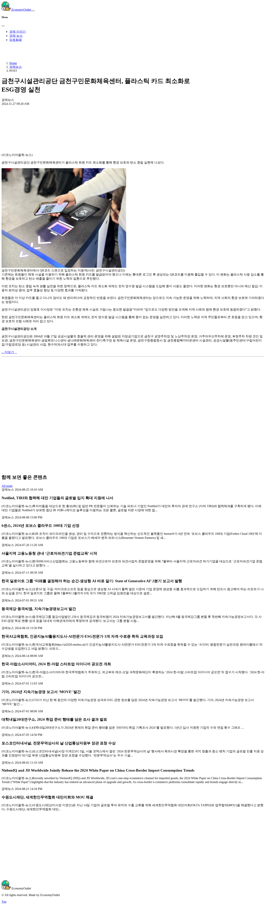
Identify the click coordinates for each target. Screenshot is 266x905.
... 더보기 (9, 352)
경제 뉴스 (16, 35)
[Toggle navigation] (33, 10)
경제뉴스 (15, 66)
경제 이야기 (17, 31)
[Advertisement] (133, 120)
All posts (7, 486)
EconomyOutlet (21, 9)
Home (13, 63)
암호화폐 (15, 39)
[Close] (3, 25)
